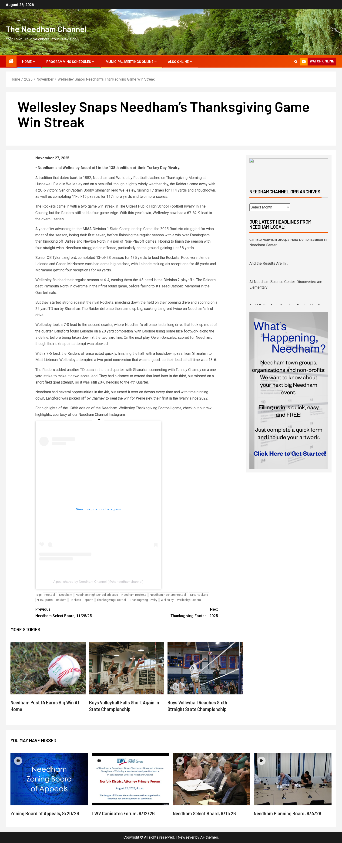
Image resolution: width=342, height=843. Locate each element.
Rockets (75, 600)
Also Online (178, 62)
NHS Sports (45, 600)
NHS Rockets (199, 594)
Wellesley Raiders (189, 600)
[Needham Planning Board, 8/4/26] (293, 779)
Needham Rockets (133, 594)
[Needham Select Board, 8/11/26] (212, 779)
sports (88, 600)
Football (50, 594)
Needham (65, 594)
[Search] (296, 61)
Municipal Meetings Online (129, 62)
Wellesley (167, 600)
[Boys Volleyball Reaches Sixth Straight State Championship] (205, 668)
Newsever (186, 837)
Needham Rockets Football (168, 594)
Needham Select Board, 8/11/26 (204, 813)
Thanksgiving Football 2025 (194, 612)
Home (27, 62)
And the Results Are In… (268, 241)
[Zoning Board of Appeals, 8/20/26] (49, 779)
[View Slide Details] (288, 169)
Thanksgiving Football (112, 600)
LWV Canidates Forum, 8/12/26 (123, 813)
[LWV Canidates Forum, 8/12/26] (130, 779)
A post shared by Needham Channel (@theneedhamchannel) (98, 581)
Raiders (61, 600)
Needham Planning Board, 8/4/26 (287, 813)
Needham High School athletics (97, 594)
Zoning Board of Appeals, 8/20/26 (44, 813)
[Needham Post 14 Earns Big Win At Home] (48, 668)
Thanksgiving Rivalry (143, 600)
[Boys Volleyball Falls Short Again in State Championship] (126, 668)
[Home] (11, 62)
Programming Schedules (68, 62)
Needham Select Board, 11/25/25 (63, 612)
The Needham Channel (46, 29)
